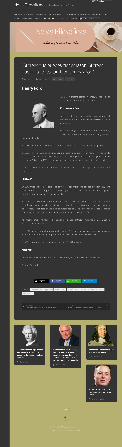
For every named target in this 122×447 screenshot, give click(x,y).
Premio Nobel (84, 14)
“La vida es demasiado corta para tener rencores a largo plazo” (100, 392)
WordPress (66, 430)
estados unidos (60, 290)
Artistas (17, 18)
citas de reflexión (36, 290)
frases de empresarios (81, 290)
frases (70, 290)
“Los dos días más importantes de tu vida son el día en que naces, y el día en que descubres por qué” (30, 353)
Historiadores (70, 14)
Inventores (96, 14)
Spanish (88, 19)
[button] (41, 281)
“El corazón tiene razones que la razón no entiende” (101, 351)
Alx (79, 430)
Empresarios (49, 18)
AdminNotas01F (45, 79)
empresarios (48, 290)
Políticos (38, 18)
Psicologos (57, 14)
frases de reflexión (97, 290)
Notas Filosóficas (28, 5)
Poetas (106, 14)
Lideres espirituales (43, 14)
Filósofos (18, 14)
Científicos (27, 18)
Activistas (61, 18)
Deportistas (72, 18)
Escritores (28, 14)
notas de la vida (28, 293)
